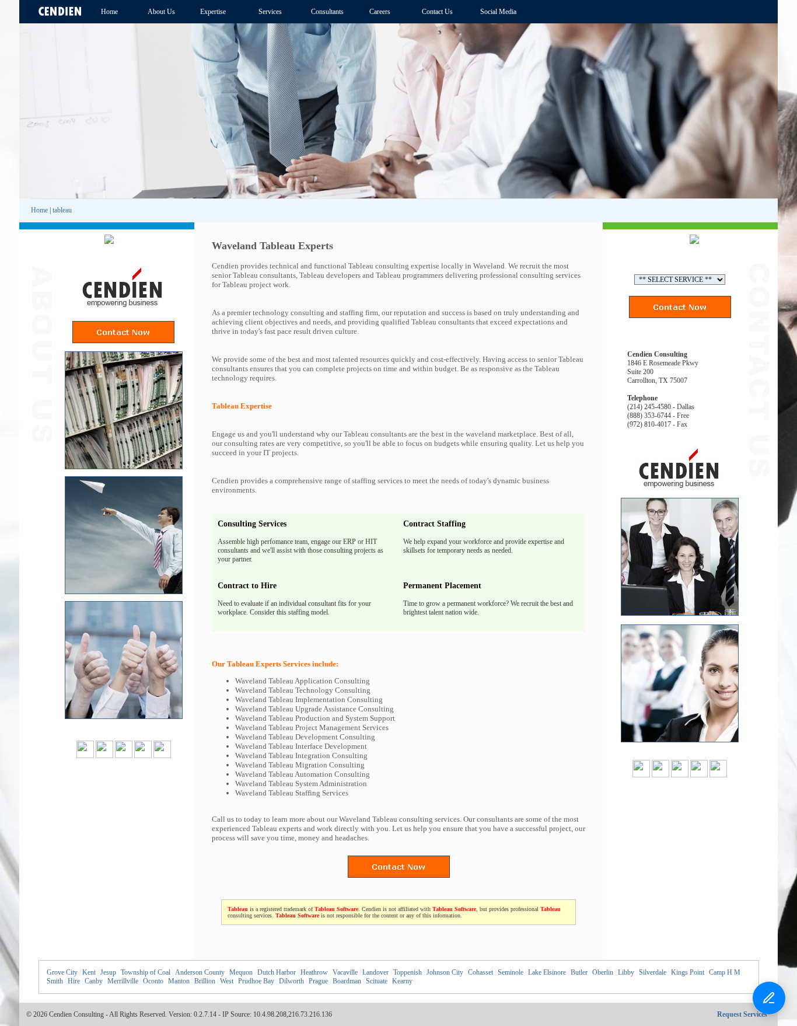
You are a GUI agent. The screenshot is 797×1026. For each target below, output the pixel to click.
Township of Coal (145, 972)
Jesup (108, 972)
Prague (318, 981)
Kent (89, 972)
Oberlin (602, 972)
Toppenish (407, 972)
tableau (62, 210)
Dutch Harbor (276, 972)
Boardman (347, 981)
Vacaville (345, 972)
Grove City (62, 972)
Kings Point (687, 972)
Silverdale (652, 972)
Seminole (510, 972)
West (226, 981)
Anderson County (200, 972)
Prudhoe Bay (256, 981)
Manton (179, 981)
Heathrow (314, 972)
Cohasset (480, 972)
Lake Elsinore (547, 972)
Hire (74, 981)
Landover (375, 972)
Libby (626, 972)
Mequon (241, 972)
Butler (579, 972)
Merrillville (122, 981)
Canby (94, 981)
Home (39, 210)
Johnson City (445, 972)
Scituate (376, 981)
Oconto (153, 981)
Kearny (402, 981)
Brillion (204, 981)
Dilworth (291, 981)
